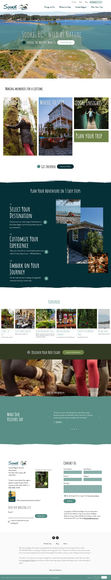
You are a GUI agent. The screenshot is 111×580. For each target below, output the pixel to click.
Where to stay (52, 102)
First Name (68, 469)
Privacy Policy (56, 577)
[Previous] (49, 417)
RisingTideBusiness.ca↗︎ (91, 518)
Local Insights (89, 103)
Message (66, 483)
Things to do (16, 102)
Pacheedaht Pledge (28, 560)
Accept (104, 577)
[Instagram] (57, 537)
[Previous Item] (4, 324)
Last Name (87, 469)
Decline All (96, 577)
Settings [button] (89, 577)
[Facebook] (53, 537)
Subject (86, 476)
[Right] (45, 222)
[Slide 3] (76, 429)
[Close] (109, 577)
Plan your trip (89, 136)
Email (10, 512)
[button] (49, 7)
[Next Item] (107, 324)
